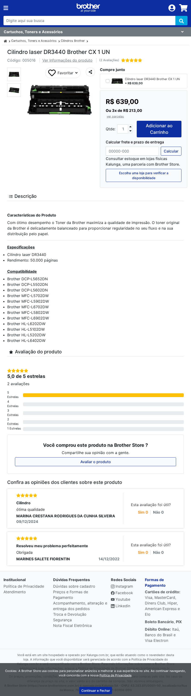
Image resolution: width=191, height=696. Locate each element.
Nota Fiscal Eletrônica (72, 625)
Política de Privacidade (23, 586)
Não (158, 512)
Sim (143, 512)
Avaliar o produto (95, 461)
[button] (14, 74)
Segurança (62, 620)
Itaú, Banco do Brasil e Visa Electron (162, 635)
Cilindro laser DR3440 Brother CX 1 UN (152, 79)
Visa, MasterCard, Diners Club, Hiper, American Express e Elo (162, 603)
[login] (171, 7)
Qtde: (110, 129)
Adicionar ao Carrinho (159, 129)
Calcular (171, 151)
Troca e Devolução (69, 614)
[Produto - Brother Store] (5, 41)
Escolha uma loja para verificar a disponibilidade (143, 175)
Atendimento (14, 591)
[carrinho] (183, 8)
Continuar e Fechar (95, 690)
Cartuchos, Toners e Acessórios (34, 41)
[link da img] (88, 8)
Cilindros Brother (73, 41)
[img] (181, 20)
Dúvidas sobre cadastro (74, 586)
